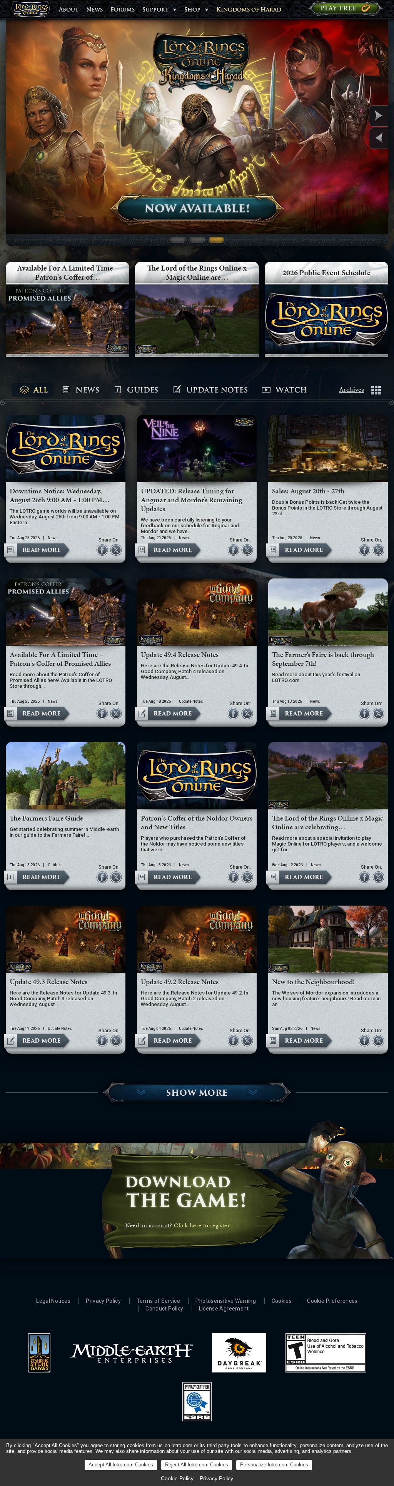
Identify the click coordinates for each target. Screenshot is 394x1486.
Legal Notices (53, 1301)
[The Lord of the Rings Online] (30, 11)
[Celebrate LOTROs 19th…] (360, 138)
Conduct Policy (164, 1308)
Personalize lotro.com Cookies (274, 1465)
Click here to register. (202, 1225)
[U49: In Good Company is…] (360, 116)
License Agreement (224, 1308)
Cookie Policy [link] (177, 1478)
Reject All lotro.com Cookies (196, 1465)
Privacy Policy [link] (216, 1478)
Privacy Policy (103, 1301)
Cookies (282, 1301)
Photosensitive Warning (225, 1301)
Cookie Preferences (332, 1301)
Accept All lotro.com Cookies (120, 1465)
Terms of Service (158, 1301)
